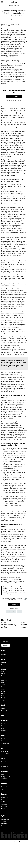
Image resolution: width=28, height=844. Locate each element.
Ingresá (19, 100)
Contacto (3, 828)
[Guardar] (12, 19)
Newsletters (4, 797)
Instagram (4, 806)
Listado (3, 774)
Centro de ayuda (5, 819)
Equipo (3, 789)
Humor (3, 764)
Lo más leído (4, 751)
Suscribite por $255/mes (14, 97)
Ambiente (3, 662)
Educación (4, 678)
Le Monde (4, 726)
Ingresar (5, 641)
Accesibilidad (4, 823)
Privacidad (4, 825)
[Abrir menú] (2, 2)
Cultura (3, 671)
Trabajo (3, 698)
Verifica (3, 700)
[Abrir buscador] (26, 2)
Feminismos (4, 680)
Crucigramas (4, 766)
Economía (3, 676)
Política (3, 693)
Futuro (3, 682)
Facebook (4, 808)
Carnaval (3, 665)
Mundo (3, 689)
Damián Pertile (4, 631)
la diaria (3, 723)
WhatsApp (4, 804)
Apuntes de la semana (7, 756)
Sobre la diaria (5, 787)
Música (3, 741)
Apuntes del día (5, 754)
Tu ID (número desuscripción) (5, 777)
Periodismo (4, 738)
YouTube (3, 802)
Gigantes (3, 730)
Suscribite (5, 645)
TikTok (3, 810)
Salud (2, 695)
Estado (19, 611)
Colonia (3, 708)
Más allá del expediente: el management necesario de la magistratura (8, 626)
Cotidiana (3, 669)
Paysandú (3, 713)
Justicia (3, 684)
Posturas (16, 5)
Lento (2, 728)
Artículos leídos (5, 743)
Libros (3, 687)
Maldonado (4, 711)
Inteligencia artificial (11, 611)
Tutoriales (3, 821)
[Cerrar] (25, 89)
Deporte (3, 673)
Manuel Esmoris (24, 631)
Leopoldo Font (4, 24)
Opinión (11, 5)
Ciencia (3, 667)
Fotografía (4, 761)
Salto (2, 715)
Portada (3, 654)
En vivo (3, 758)
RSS (2, 799)
